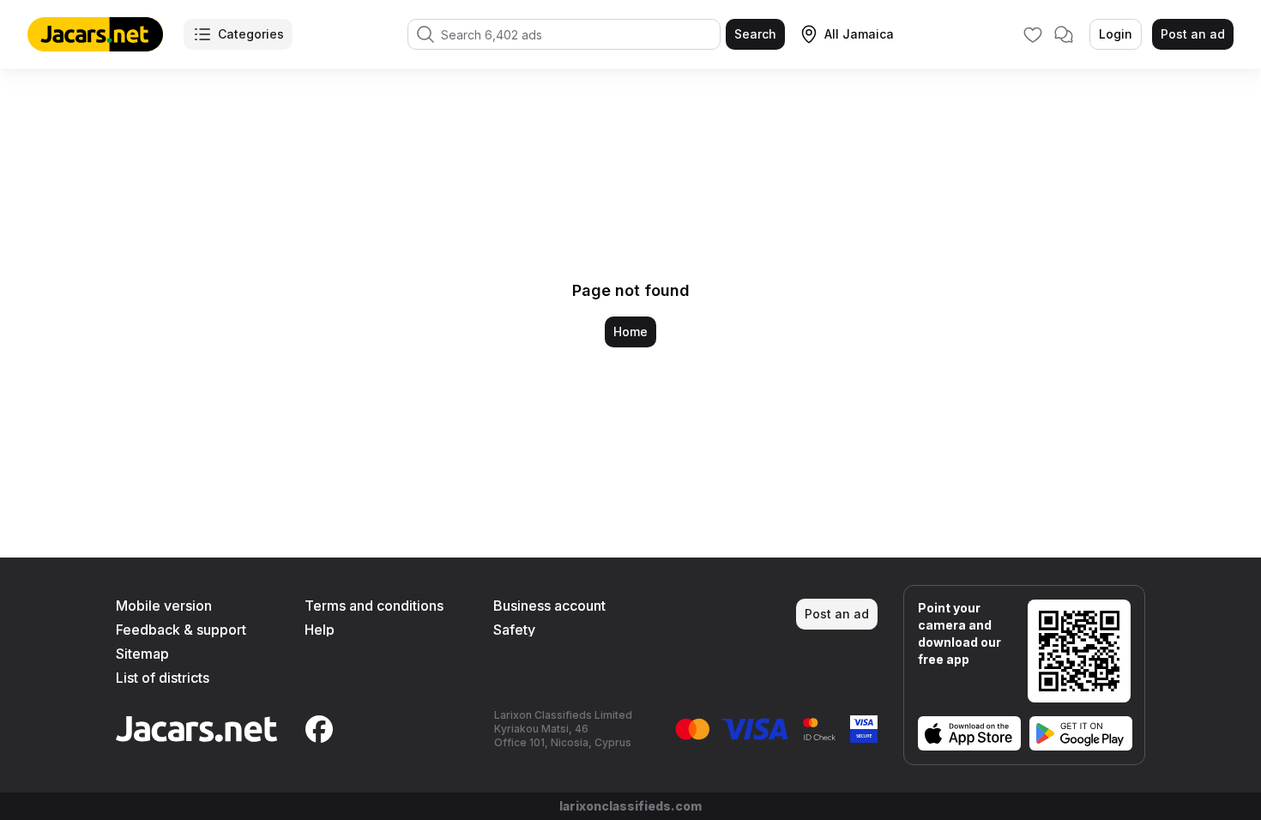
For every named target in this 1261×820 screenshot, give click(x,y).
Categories (251, 34)
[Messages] (1063, 34)
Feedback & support (181, 629)
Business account (549, 605)
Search (755, 34)
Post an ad (1193, 34)
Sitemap (142, 653)
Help (320, 629)
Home (630, 331)
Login (1115, 34)
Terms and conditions (374, 605)
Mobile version (164, 605)
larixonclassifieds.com (630, 806)
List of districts (162, 677)
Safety (514, 629)
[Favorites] (1032, 34)
